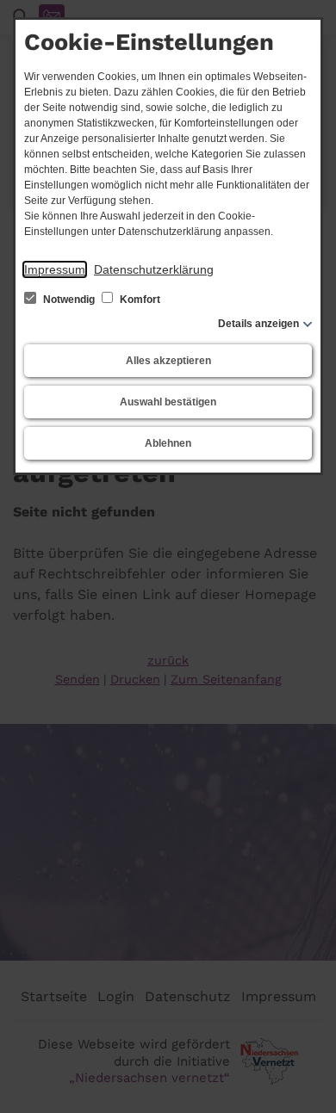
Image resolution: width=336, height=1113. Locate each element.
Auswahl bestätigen (168, 402)
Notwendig (68, 300)
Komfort (138, 300)
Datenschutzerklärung (154, 269)
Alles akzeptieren (168, 361)
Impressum (54, 269)
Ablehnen (168, 443)
